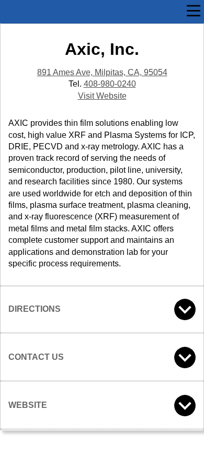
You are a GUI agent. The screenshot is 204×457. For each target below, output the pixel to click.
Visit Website (102, 95)
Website (27, 405)
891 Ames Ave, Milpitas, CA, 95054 (102, 72)
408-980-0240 (110, 83)
